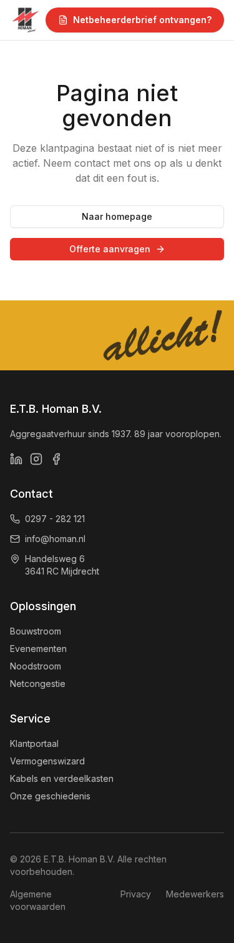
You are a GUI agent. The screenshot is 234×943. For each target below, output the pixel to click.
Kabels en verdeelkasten (62, 778)
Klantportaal (34, 743)
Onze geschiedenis (50, 796)
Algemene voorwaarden (38, 900)
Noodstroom (35, 666)
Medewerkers (195, 894)
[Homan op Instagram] (36, 459)
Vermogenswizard (47, 761)
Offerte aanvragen (109, 249)
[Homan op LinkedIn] (16, 459)
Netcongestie (38, 683)
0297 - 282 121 (55, 518)
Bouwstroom (35, 631)
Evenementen (38, 648)
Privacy (135, 894)
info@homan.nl (55, 538)
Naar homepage (117, 216)
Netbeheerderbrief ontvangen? (142, 19)
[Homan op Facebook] (56, 459)
